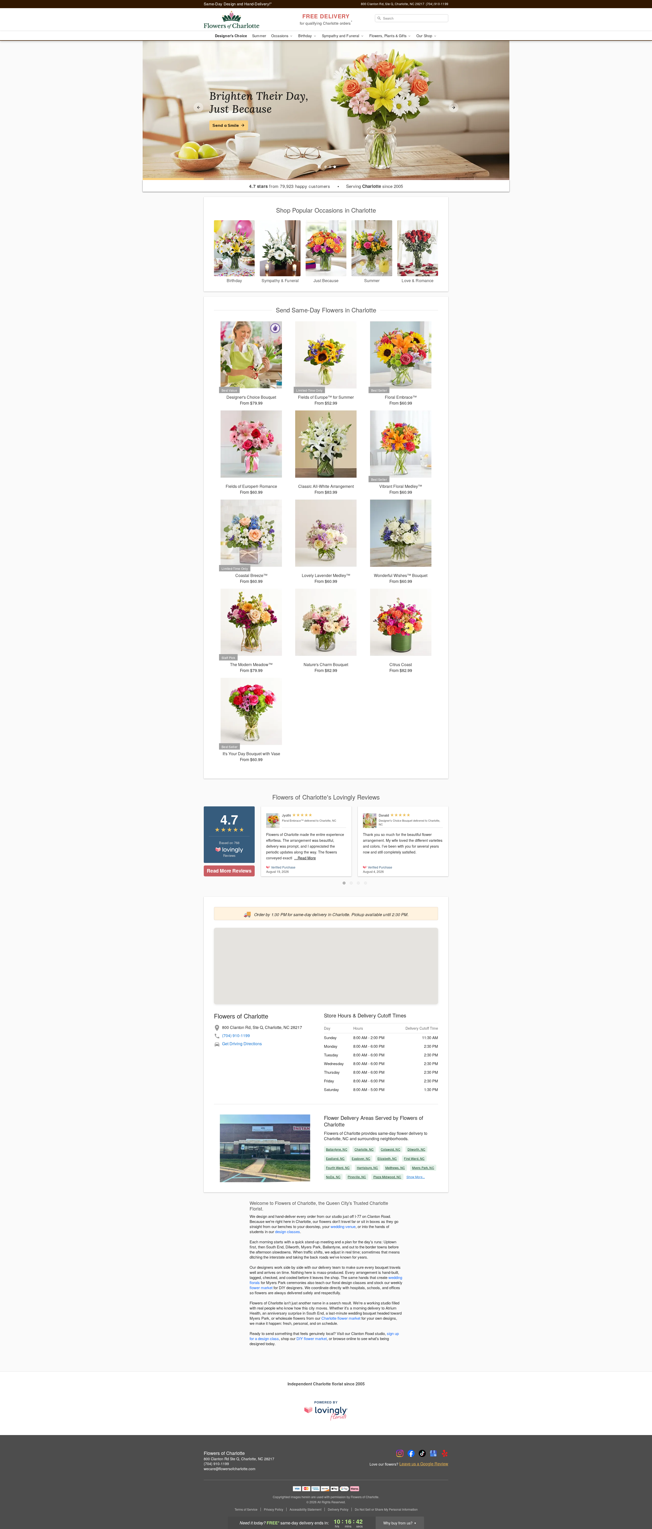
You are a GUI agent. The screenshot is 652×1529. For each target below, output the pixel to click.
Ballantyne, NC (336, 1149)
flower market (261, 1287)
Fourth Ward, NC (338, 1167)
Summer (259, 35)
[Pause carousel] (319, 167)
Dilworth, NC (416, 1149)
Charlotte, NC (364, 1149)
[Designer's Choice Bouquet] (369, 820)
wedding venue (343, 1226)
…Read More (305, 857)
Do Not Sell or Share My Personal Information (386, 1509)
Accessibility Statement (305, 1509)
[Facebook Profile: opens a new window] (411, 1453)
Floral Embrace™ (293, 820)
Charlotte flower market (340, 1318)
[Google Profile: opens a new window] (433, 1453)
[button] (344, 883)
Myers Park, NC (423, 1167)
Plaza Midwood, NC (387, 1177)
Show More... (415, 1177)
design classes (287, 1231)
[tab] (325, 167)
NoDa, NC (333, 1177)
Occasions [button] (280, 35)
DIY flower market (311, 1338)
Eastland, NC (335, 1158)
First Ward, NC (414, 1158)
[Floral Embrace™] (273, 820)
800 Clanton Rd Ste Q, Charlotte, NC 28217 (239, 1458)
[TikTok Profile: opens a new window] (422, 1453)
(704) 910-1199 (236, 1035)
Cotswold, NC (390, 1149)
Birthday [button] (305, 35)
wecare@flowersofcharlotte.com (229, 1468)
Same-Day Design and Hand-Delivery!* (238, 3)
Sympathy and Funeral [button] (341, 35)
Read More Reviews (229, 870)
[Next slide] (453, 107)
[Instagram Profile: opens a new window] (399, 1453)
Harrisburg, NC (367, 1167)
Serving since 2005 (374, 186)
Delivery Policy (338, 1509)
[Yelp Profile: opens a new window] (444, 1453)
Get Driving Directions (242, 1043)
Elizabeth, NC (387, 1158)
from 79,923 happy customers (289, 186)
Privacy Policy (273, 1509)
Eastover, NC (361, 1158)
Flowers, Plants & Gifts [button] (388, 35)
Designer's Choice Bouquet (395, 820)
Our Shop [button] (424, 35)
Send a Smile (225, 125)
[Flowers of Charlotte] (240, 19)
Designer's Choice (231, 35)
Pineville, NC (357, 1177)
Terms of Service (246, 1509)
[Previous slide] (198, 107)
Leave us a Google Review (423, 1464)
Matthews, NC (395, 1167)
